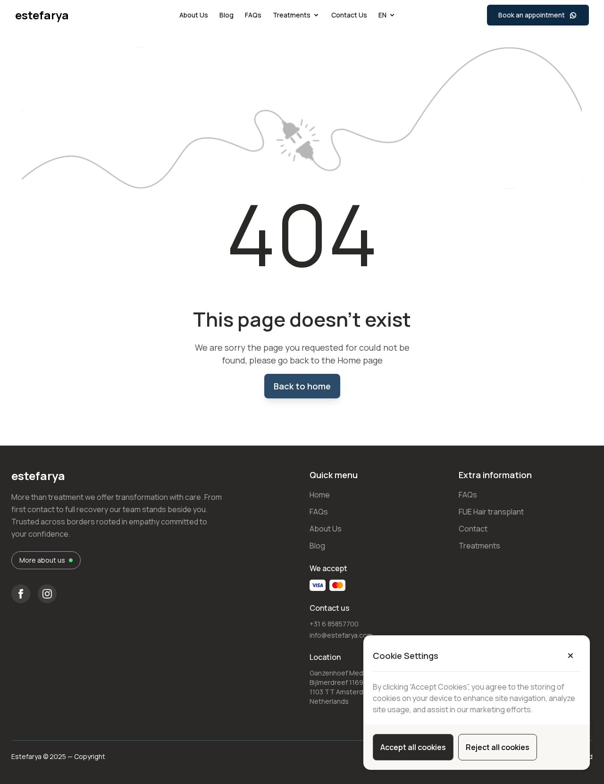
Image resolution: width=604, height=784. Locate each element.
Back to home (302, 386)
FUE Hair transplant (491, 511)
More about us (42, 560)
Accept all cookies (413, 747)
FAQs (253, 14)
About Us (193, 14)
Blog (226, 14)
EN (382, 14)
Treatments (291, 14)
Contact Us (349, 14)
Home (320, 494)
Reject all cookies (497, 747)
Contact (473, 528)
